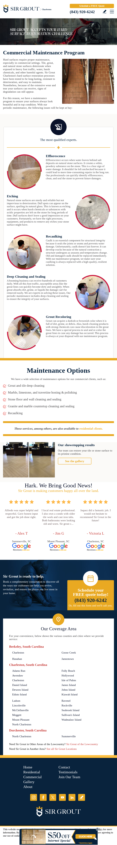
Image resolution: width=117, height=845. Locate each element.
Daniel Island (19, 685)
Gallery (28, 782)
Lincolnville (19, 705)
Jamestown (68, 658)
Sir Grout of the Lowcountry (82, 744)
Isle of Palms (69, 680)
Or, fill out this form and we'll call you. (90, 605)
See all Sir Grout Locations (61, 748)
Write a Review (104, 11)
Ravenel (66, 700)
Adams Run (18, 670)
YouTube (62, 797)
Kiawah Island (70, 694)
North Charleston (21, 724)
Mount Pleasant (20, 719)
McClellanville (20, 710)
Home (27, 767)
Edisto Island (19, 694)
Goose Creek (69, 652)
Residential (31, 772)
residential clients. (91, 428)
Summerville (69, 736)
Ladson (16, 700)
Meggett (16, 714)
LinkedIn (72, 797)
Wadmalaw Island (71, 719)
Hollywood (68, 675)
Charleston (18, 652)
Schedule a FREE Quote (92, 6)
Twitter (52, 797)
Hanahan (17, 658)
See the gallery (74, 461)
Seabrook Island (70, 710)
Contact (64, 767)
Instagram (33, 797)
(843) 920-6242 (82, 12)
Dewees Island (20, 689)
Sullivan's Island (71, 714)
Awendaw (17, 675)
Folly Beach (68, 670)
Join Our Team (69, 777)
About (27, 787)
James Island (69, 685)
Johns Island (68, 689)
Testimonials (67, 772)
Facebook (43, 797)
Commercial (32, 777)
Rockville (67, 705)
